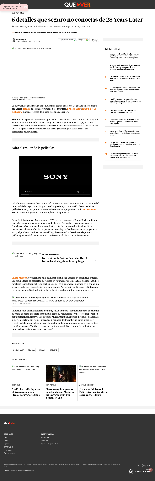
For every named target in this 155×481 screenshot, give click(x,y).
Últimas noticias (9, 453)
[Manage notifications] (151, 470)
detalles (26, 109)
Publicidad (45, 437)
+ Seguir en (81, 39)
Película (31, 350)
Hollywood (7, 450)
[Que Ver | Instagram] (144, 465)
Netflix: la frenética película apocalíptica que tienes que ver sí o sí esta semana (46, 32)
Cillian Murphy (19, 277)
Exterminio (54, 350)
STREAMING (8, 447)
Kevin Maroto (21, 39)
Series (6, 441)
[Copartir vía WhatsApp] (93, 40)
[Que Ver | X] (138, 465)
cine (22, 13)
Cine (5, 437)
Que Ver (15, 13)
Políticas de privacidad (49, 444)
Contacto (44, 441)
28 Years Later (74, 109)
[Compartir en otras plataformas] (97, 40)
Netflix (6, 444)
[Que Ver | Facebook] (149, 465)
